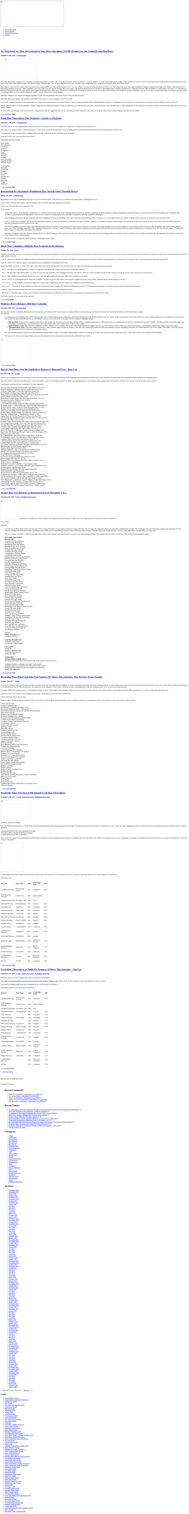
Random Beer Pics (14, 1173)
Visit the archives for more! (17, 1127)
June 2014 (12, 1272)
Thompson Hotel (10, 1410)
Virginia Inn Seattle (11, 1506)
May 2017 (12, 1210)
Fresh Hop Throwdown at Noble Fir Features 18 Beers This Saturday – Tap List (41, 969)
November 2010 (14, 1348)
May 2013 (12, 1295)
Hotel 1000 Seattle (10, 1479)
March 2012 (12, 1320)
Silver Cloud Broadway (12, 1453)
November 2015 (14, 1241)
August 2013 (13, 1289)
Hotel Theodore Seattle (12, 1447)
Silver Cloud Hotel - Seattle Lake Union (17, 1463)
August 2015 (13, 1247)
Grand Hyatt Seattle (11, 1407)
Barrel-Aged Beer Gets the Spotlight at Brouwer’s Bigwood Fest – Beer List (39, 369)
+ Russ (11, 1136)
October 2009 (13, 1371)
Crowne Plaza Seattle (11, 1442)
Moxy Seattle (9, 1510)
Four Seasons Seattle (11, 1416)
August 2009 (13, 1374)
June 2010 (12, 1357)
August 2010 (13, 1353)
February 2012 (13, 1321)
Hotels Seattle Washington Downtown (17, 1400)
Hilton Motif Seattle (11, 1430)
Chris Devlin (13, 1150)
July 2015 (12, 1249)
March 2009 (12, 1383)
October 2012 (13, 1307)
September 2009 (14, 1373)
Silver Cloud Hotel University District (16, 1439)
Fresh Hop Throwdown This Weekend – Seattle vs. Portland (31, 118)
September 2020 (14, 1190)
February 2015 (13, 1257)
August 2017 (13, 1204)
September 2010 (14, 1351)
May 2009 (12, 1380)
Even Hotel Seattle (10, 1469)
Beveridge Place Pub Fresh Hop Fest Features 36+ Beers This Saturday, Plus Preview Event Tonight (51, 677)
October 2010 (13, 1350)
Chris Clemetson (14, 1148)
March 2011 (12, 1341)
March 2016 (12, 1234)
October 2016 (13, 1222)
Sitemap (26, 1390)
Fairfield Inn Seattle (11, 1401)
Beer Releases (13, 1141)
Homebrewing (13, 1162)
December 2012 (14, 1304)
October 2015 (13, 1243)
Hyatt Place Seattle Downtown (14, 1424)
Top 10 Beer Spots (10, 29)
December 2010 (14, 1346)
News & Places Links (11, 33)
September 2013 (14, 1288)
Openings (12, 1166)
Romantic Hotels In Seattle (13, 1481)
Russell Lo (12, 1175)
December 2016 (14, 1218)
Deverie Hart (13, 1155)
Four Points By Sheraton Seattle (15, 1405)
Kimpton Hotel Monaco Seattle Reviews (17, 1456)
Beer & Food (13, 1139)
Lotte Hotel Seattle (10, 1417)
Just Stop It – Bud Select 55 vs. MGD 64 (29, 1094)
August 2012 (13, 1311)
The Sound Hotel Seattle (12, 1501)
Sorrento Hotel (9, 1497)
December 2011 (14, 1325)
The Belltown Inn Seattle (12, 1458)
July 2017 (12, 1206)
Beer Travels (13, 1144)
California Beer (13, 1146)
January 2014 (13, 1281)
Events (16, 250)
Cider (10, 1152)
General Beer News (15, 1159)
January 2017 (13, 1217)
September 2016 (14, 1224)
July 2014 (12, 1270)
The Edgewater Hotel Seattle (14, 1433)
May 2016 (12, 1231)
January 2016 (13, 1238)
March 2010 (12, 1362)
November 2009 (14, 1369)
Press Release (13, 1171)
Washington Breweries (28, 497)
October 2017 (13, 1201)
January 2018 (13, 1195)
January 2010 (13, 1366)
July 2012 (12, 1312)
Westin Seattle (9, 1412)
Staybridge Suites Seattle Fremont (15, 1511)
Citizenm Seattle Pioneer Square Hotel (17, 1446)
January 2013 (13, 1302)
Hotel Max (8, 1423)
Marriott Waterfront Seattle (13, 1432)
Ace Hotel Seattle (10, 1471)
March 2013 (12, 1298)
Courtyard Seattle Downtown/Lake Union (18, 1495)
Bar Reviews (13, 1137)
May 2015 (12, 1252)
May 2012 (12, 1316)
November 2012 (14, 1305)
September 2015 (14, 1245)
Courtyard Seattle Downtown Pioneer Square (19, 1508)
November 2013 (14, 1284)
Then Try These (14, 1176)
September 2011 (14, 1330)
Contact (7, 35)
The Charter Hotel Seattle (13, 1419)
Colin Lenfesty (13, 1153)
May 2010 (12, 1359)
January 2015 (13, 1259)
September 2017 (14, 1202)
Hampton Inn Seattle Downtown (15, 1449)
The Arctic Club (10, 1486)
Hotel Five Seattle (10, 1476)
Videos (11, 1180)
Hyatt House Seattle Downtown (15, 1437)
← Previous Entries (7, 1072)
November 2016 (14, 1220)
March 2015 (12, 1256)
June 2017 (12, 1208)
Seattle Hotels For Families (13, 1462)
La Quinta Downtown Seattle (14, 1502)
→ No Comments (6, 114)
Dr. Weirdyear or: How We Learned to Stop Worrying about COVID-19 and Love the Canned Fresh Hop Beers (57, 51)
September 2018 (14, 1192)
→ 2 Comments (6, 299)
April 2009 (12, 1382)
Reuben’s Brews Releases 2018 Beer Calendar (24, 303)
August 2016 (13, 1226)
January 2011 (13, 1344)
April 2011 (12, 1339)
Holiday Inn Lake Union (12, 1483)
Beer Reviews (13, 1143)
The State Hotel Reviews (12, 1494)
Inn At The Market (10, 1499)
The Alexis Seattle (10, 1421)
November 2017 (14, 1199)
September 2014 (14, 1266)
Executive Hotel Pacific (12, 1488)
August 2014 (13, 1268)
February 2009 (13, 1385)
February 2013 (13, 1300)
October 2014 (13, 1265)
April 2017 (12, 1211)
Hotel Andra (8, 1444)
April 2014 (12, 1275)
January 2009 (13, 1387)
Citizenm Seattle (10, 1414)
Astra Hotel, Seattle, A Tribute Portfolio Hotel (19, 1435)
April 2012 (12, 1318)
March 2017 (12, 1213)
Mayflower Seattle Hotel (12, 1467)
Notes (10, 1164)
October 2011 (13, 1328)
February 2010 (13, 1364)
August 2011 (13, 1332)
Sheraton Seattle (10, 1408)
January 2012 (13, 1323)
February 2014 (13, 1279)
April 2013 (12, 1296)
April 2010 (12, 1360)
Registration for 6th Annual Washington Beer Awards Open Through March (39, 191)
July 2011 (12, 1334)
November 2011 (14, 1327)
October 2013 (13, 1286)
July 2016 (12, 1227)
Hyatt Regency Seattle (12, 1398)
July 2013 (12, 1291)
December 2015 (14, 1240)
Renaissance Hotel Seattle (13, 1474)
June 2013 (12, 1293)
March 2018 (12, 1194)
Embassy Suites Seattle (12, 1478)
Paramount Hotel (10, 1472)
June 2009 (12, 1378)
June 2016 (12, 1229)
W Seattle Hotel (10, 1440)
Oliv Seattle (8, 1403)
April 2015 (12, 1254)
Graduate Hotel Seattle (12, 1490)
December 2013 (14, 1282)
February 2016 (13, 1236)
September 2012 (14, 1309)
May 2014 (12, 1273)
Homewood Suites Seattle (13, 1460)
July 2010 (12, 1355)
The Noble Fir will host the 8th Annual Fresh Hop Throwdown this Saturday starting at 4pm (29, 981)
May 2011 (12, 1337)
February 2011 (13, 1343)
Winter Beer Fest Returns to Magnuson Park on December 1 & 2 (33, 492)
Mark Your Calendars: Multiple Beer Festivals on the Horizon (32, 246)
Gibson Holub (13, 1160)
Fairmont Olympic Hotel (12, 1428)
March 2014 (12, 1277)
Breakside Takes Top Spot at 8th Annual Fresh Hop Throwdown (33, 792)
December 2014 (14, 1261)
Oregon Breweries (28, 797)
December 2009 (14, 1367)
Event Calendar (9, 31)
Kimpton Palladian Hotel (12, 1504)
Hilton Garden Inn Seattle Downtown (16, 1465)
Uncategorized (21, 55)
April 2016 (12, 1233)
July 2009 (12, 1376)
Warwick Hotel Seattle (12, 1455)
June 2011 (12, 1335)
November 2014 (14, 1263)
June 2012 (12, 1314)
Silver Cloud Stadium (11, 1426)
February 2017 (13, 1215)
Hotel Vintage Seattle (11, 1492)
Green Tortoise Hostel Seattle (14, 1451)
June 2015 (12, 1250)
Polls (10, 1169)
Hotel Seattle (9, 1485)
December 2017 (14, 1197)
